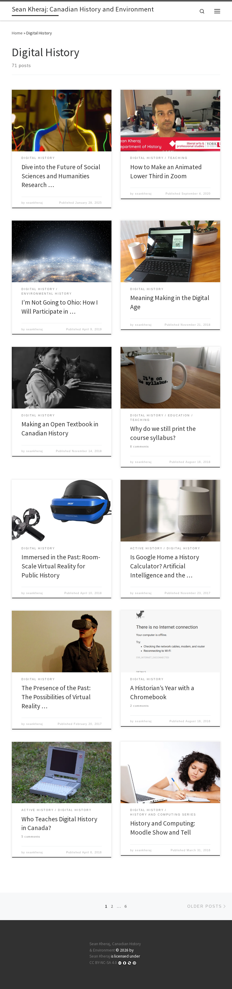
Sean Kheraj (99, 956)
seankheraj (34, 202)
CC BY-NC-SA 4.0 (103, 962)
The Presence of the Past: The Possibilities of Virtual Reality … (56, 697)
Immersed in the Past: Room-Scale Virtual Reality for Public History (60, 566)
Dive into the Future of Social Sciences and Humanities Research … (60, 176)
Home (17, 33)
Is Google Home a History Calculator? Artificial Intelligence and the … (164, 566)
